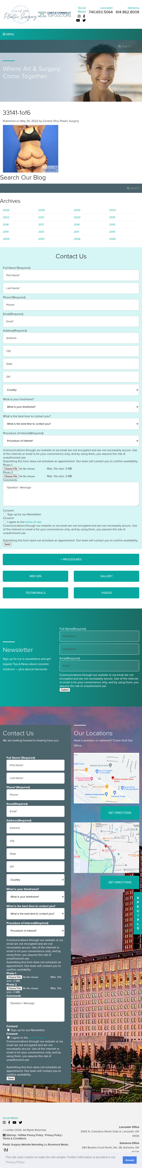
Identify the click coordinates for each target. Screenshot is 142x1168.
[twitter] (84, 20)
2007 (41, 239)
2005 (112, 239)
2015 (112, 224)
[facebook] (84, 16)
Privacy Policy (53, 1135)
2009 (6, 239)
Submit (65, 689)
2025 (41, 210)
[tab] (71, 559)
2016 (77, 224)
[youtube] (78, 20)
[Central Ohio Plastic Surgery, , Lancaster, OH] (20, 14)
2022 (6, 217)
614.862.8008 (127, 12)
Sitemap (11, 1135)
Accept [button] (129, 1160)
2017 (41, 224)
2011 (76, 231)
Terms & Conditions (14, 1138)
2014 (6, 231)
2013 (41, 231)
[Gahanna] (106, 847)
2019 (112, 217)
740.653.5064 (101, 12)
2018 (6, 224)
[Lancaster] (106, 778)
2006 (77, 239)
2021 (41, 217)
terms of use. (33, 522)
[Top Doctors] (54, 14)
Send (7, 544)
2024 (77, 210)
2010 (112, 231)
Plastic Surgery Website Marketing (23, 1144)
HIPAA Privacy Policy (30, 1135)
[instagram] (79, 16)
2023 (112, 210)
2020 (77, 217)
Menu (9, 34)
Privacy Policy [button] (15, 1162)
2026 (6, 210)
